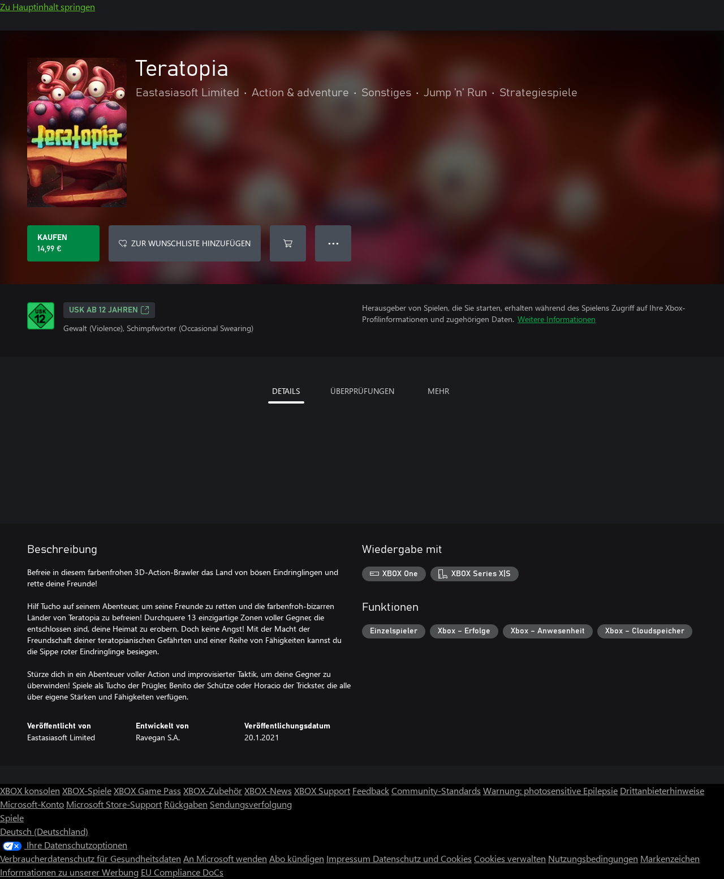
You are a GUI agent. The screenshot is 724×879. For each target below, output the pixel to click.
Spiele (12, 818)
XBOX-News (268, 790)
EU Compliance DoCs (182, 872)
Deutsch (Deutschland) (44, 831)
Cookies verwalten (510, 858)
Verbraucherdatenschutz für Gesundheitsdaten (90, 858)
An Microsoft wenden (225, 858)
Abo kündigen (296, 858)
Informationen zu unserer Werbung (69, 872)
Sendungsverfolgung (251, 804)
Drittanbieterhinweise (662, 790)
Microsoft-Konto (32, 804)
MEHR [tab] (438, 390)
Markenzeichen (670, 858)
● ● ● (333, 243)
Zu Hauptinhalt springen (47, 6)
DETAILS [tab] (286, 390)
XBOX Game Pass (147, 790)
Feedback (370, 790)
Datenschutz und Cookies (422, 858)
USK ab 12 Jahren (103, 310)
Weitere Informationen (557, 319)
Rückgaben (186, 804)
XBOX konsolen (30, 790)
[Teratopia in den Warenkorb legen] (288, 243)
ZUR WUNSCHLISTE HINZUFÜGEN (191, 243)
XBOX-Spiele (86, 790)
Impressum (349, 858)
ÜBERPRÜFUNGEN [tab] (362, 390)
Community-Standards (436, 790)
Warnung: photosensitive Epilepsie (550, 790)
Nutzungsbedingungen (593, 858)
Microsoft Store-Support (114, 804)
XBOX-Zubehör (212, 790)
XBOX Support (322, 790)
